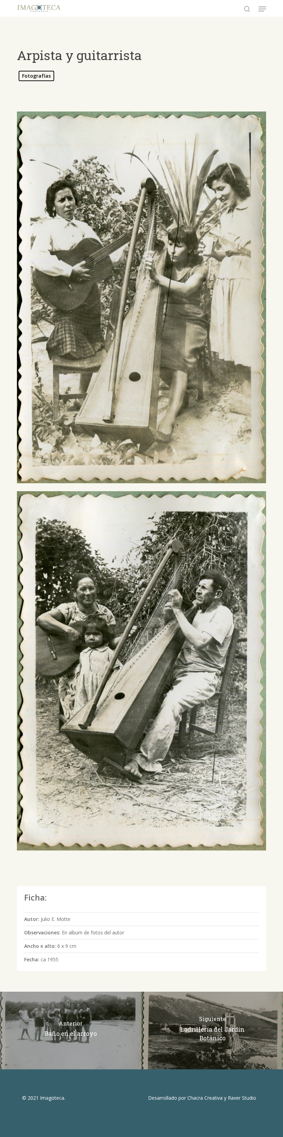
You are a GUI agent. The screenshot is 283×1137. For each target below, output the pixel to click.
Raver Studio (242, 1098)
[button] (262, 9)
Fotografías (36, 75)
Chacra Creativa (205, 1098)
